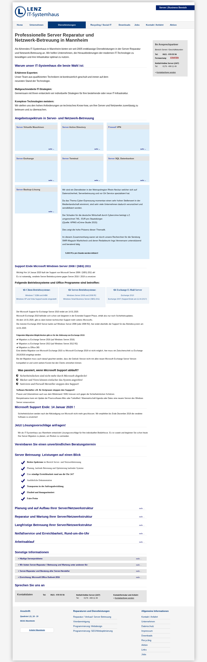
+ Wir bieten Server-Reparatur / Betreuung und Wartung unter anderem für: (53, 565)
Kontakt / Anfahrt (155, 25)
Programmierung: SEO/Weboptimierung (93, 631)
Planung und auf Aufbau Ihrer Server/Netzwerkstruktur (54, 508)
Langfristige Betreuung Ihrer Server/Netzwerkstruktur (53, 525)
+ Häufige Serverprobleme (30, 558)
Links (144, 649)
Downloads (124, 25)
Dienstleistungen (67, 25)
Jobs (137, 25)
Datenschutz (147, 626)
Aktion (173, 25)
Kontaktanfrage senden (124, 598)
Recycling (146, 640)
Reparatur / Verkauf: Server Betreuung (92, 616)
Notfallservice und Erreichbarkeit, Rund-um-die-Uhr (52, 533)
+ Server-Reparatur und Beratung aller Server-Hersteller (44, 571)
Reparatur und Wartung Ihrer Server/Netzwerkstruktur (53, 516)
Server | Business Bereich (173, 7)
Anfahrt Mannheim (37, 630)
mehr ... (51, 149)
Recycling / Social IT (101, 25)
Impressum (147, 631)
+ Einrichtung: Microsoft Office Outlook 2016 (39, 577)
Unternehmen (36, 25)
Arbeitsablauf (24, 541)
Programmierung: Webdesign (87, 626)
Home (20, 25)
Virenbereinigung (81, 621)
